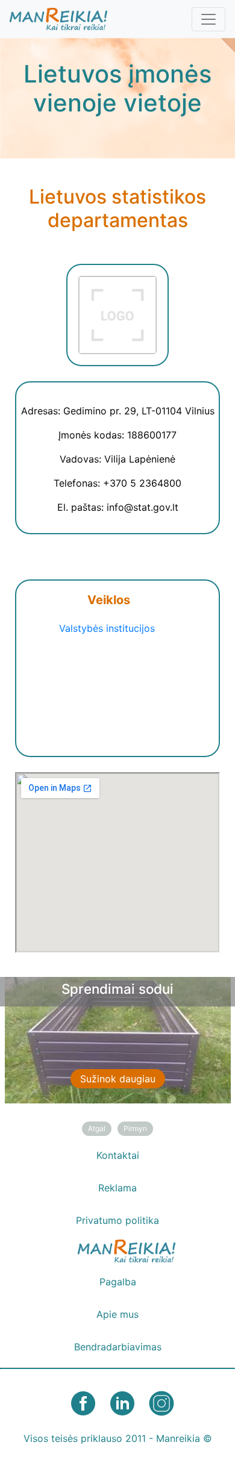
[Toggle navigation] (208, 19)
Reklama (117, 1188)
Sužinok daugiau (117, 1079)
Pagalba (117, 1282)
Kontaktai (117, 1155)
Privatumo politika (117, 1220)
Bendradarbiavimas (117, 1347)
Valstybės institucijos (107, 628)
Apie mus (117, 1314)
